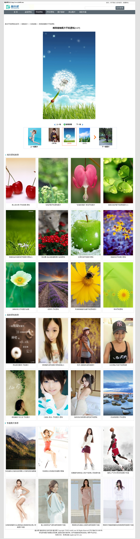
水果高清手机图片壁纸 (85, 257)
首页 (107, 2)
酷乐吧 (55, 530)
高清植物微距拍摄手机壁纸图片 (85, 309)
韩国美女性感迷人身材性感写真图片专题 (86, 525)
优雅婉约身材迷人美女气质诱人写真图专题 (85, 473)
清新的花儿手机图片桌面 (20, 309)
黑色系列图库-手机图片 (21, 365)
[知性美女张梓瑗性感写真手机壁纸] (86, 415)
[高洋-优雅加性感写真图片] (86, 363)
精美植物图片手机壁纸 (46, 24)
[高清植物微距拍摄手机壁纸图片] (86, 307)
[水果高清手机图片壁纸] (86, 255)
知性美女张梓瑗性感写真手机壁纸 (85, 417)
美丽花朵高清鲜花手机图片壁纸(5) (20, 257)
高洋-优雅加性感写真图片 (85, 365)
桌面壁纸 (28, 12)
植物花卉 (25, 24)
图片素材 (61, 12)
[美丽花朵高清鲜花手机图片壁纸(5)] (21, 255)
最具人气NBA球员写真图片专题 (118, 473)
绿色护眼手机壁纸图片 (53, 205)
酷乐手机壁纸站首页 (12, 24)
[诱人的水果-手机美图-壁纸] (21, 203)
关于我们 (113, 2)
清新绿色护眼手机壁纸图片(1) (118, 205)
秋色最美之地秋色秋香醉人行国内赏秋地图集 (20, 471)
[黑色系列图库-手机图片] (21, 363)
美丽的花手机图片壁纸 (118, 257)
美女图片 (71, 12)
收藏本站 (126, 2)
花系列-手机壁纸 (53, 309)
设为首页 (119, 2)
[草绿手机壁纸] (118, 307)
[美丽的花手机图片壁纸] (118, 255)
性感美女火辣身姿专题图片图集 (53, 471)
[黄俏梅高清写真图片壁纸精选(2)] (53, 363)
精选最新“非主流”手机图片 (21, 417)
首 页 (16, 12)
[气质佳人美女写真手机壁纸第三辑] (105, 145)
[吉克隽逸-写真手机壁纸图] (118, 363)
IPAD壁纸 (50, 12)
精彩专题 (82, 12)
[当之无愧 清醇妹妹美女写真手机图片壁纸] (54, 141)
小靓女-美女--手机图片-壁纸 (53, 417)
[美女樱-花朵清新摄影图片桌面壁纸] (53, 255)
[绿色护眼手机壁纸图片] (53, 203)
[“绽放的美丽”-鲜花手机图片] (86, 203)
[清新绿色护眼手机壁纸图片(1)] (118, 203)
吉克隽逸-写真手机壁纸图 (118, 365)
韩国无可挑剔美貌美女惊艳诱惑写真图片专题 (118, 525)
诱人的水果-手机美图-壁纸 (21, 205)
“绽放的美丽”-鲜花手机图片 (85, 205)
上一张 (58, 124)
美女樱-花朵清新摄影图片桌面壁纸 (53, 257)
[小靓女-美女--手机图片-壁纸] (53, 415)
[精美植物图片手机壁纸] (69, 118)
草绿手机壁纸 (118, 309)
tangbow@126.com (76, 535)
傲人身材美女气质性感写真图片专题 (53, 525)
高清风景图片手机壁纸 (118, 417)
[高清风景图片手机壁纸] (118, 415)
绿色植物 (33, 24)
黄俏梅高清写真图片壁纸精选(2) (53, 365)
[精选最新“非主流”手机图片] (21, 415)
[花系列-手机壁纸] (53, 307)
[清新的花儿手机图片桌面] (21, 307)
